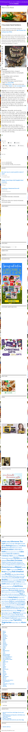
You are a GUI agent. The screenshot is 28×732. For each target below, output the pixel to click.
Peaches (20, 597)
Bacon (4, 546)
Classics (4, 562)
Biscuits (12, 547)
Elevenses (12, 569)
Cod (12, 562)
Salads (8, 607)
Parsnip (22, 595)
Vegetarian (6, 622)
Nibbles (6, 594)
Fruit (4, 652)
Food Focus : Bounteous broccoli (10, 188)
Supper (3, 616)
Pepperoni (6, 599)
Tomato (7, 618)
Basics (17, 545)
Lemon (8, 584)
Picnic (14, 599)
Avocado (23, 543)
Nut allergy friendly (15, 594)
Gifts (3, 576)
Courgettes (19, 563)
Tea (24, 616)
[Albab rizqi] (13, 694)
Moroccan (10, 592)
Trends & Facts (20, 618)
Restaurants (5, 669)
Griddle (23, 576)
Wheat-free (18, 622)
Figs (11, 571)
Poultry (3, 603)
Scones (11, 608)
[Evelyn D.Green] (3, 694)
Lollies (3, 586)
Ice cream (13, 580)
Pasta (11, 597)
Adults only (6, 541)
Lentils (11, 583)
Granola (20, 576)
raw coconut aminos (19, 86)
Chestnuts (10, 558)
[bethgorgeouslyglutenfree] (9, 694)
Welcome (5, 686)
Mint (3, 592)
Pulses (16, 603)
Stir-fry (4, 614)
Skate (20, 608)
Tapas (19, 616)
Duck (3, 569)
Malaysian (9, 588)
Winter (23, 622)
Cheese (21, 556)
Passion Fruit (6, 597)
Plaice (3, 601)
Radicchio (6, 604)
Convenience (13, 563)
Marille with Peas (7, 726)
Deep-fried (23, 564)
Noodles (10, 594)
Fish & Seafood (18, 571)
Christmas (18, 560)
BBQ (20, 545)
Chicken (16, 558)
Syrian (16, 616)
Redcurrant (14, 604)
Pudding (11, 603)
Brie (14, 549)
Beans (24, 546)
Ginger (6, 576)
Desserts (5, 567)
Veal (9, 620)
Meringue (6, 590)
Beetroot (7, 547)
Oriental (10, 595)
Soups (4, 675)
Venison (13, 622)
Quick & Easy (22, 603)
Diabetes (12, 567)
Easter (5, 569)
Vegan (11, 620)
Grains (17, 576)
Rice (23, 605)
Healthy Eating (9, 163)
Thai (3, 618)
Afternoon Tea (16, 541)
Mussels (3, 594)
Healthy (12, 164)
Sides (17, 608)
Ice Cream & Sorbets (7, 656)
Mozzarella (14, 592)
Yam (3, 624)
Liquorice (21, 583)
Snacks (18, 164)
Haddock (5, 577)
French (3, 574)
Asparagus (12, 543)
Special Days (5, 676)
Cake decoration (16, 551)
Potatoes (22, 601)
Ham (14, 577)
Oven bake (14, 595)
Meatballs (21, 588)
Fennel (7, 571)
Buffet (4, 552)
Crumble (9, 564)
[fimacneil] (16, 694)
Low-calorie (6, 586)
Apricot (8, 543)
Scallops (7, 608)
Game (12, 574)
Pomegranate (6, 601)
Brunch (21, 549)
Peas (3, 599)
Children (21, 558)
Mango (13, 588)
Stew (25, 613)
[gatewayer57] (9, 697)
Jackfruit (23, 581)
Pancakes (18, 595)
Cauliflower (16, 553)
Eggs (8, 569)
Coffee (14, 562)
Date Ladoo (5, 717)
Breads (4, 549)
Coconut (8, 562)
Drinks (24, 567)
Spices (3, 613)
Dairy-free (19, 564)
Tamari (10, 86)
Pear (23, 597)
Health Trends (19, 577)
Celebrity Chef (7, 556)
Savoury (3, 608)
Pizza (24, 599)
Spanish (22, 610)
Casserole (9, 553)
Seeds (15, 164)
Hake (8, 577)
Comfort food (7, 563)
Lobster (24, 583)
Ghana (22, 574)
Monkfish (6, 592)
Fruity (8, 574)
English (15, 569)
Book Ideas (5, 636)
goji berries (8, 84)
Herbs (9, 580)
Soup (19, 610)
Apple (4, 543)
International (9, 582)
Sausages (22, 607)
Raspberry (10, 604)
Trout (25, 618)
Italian (19, 582)
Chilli (24, 558)
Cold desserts (20, 562)
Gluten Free (11, 576)
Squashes (11, 613)
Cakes (21, 552)
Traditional (13, 618)
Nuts (21, 594)
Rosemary (3, 607)
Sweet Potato (7, 616)
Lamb (4, 584)
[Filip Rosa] (22, 694)
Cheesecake (5, 558)
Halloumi (10, 577)
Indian (17, 580)
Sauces (17, 607)
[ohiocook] (6, 694)
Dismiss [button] (16, 3)
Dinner (18, 567)
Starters (16, 613)
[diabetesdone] (6, 697)
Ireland (15, 581)
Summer (13, 614)
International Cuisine (7, 659)
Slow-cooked (23, 608)
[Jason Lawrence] (19, 694)
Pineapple (21, 599)
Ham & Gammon (6, 654)
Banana (14, 546)
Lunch (16, 586)
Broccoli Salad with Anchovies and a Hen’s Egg (13, 719)
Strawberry (8, 614)
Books (20, 547)
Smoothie (4, 610)
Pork (10, 601)
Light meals (16, 583)
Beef (3, 547)
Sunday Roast (19, 614)
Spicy (6, 613)
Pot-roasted (16, 601)
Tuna (3, 620)
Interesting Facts (7, 658)
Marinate (17, 588)
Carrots (4, 553)
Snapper (15, 610)
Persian (10, 599)
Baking (8, 546)
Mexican (11, 590)
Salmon (13, 607)
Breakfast (10, 549)
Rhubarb (19, 604)
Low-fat (11, 586)
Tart (22, 616)
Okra (4, 595)
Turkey (6, 620)
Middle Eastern (19, 590)
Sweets (12, 616)
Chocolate (7, 164)
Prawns (7, 603)
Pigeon (17, 599)
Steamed (22, 613)
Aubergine (18, 543)
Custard (15, 564)
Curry (12, 564)
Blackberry (17, 547)
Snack (8, 610)
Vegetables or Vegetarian (8, 683)
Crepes (5, 564)
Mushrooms (21, 592)
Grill (2, 577)
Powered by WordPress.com (8, 730)
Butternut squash (9, 551)
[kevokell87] (3, 697)
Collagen (3, 563)
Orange (7, 595)
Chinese (4, 560)
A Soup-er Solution (7, 718)
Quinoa (3, 604)
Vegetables (17, 620)
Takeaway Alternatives (8, 680)
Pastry (15, 597)
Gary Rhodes (17, 574)
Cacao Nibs (11, 82)
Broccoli (17, 549)
